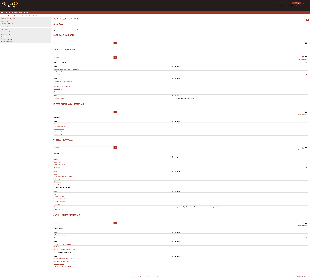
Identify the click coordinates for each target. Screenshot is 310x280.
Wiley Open (57, 184)
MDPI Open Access (59, 129)
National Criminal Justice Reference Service (65, 249)
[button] (306, 63)
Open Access (59, 24)
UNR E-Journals (58, 131)
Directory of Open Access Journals (63, 124)
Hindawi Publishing (59, 196)
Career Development (7, 39)
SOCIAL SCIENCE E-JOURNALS (66, 215)
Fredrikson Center (17, 12)
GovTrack (56, 247)
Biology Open (57, 162)
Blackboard (5, 37)
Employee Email (6, 34)
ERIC (55, 84)
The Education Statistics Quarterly (63, 81)
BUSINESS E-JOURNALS (63, 35)
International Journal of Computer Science (65, 199)
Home (2, 12)
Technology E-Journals (60, 209)
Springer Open (57, 182)
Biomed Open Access (59, 164)
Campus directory (162, 277)
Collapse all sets (302, 59)
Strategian (56, 207)
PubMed (56, 159)
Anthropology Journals (60, 235)
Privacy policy (133, 277)
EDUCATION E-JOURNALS (64, 49)
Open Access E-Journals (31, 16)
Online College (58, 89)
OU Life (8, 12)
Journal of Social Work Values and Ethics (64, 261)
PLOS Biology (57, 204)
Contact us (151, 277)
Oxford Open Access (59, 201)
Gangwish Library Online (19, 16)
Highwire (56, 194)
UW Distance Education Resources (63, 72)
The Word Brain (58, 134)
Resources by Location (7, 26)
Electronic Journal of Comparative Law (64, 244)
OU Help (26, 12)
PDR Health (57, 179)
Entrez (55, 174)
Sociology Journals (59, 264)
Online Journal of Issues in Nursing (63, 176)
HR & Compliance (7, 41)
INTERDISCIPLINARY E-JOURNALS (68, 104)
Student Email (6, 32)
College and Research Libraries (62, 98)
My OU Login (296, 3)
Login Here (298, 5)
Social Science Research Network (62, 266)
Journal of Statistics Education (62, 86)
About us (143, 277)
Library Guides (4, 21)
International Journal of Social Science (64, 259)
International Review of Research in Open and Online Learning (70, 69)
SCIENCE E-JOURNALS (63, 140)
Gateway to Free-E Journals (61, 126)
